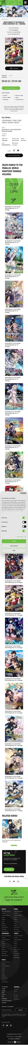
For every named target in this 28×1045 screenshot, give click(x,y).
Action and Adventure (7, 120)
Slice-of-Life (10, 122)
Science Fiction (5, 927)
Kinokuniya (5, 99)
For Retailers (4, 998)
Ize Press (16, 997)
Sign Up (20, 1010)
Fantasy (19, 120)
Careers (3, 994)
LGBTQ (3, 923)
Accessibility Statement (14, 1038)
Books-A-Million (7, 97)
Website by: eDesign (14, 1042)
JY (14, 993)
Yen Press (16, 989)
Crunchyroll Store (20, 99)
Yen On (15, 991)
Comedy (14, 120)
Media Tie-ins (16, 949)
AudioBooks (5, 933)
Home (3, 19)
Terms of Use (9, 1036)
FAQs (3, 996)
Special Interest (5, 931)
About (3, 992)
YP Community (5, 986)
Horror (3, 921)
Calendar (3, 990)
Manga (6, 19)
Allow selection (14, 545)
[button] (14, 845)
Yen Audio (16, 995)
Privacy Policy (17, 1015)
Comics (16, 933)
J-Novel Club (16, 999)
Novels (4, 909)
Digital (4, 960)
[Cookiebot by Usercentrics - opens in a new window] (20, 493)
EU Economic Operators (6, 1000)
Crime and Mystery (5, 915)
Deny (14, 550)
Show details (20, 536)
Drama (3, 917)
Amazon (5, 95)
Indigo (17, 97)
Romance (4, 122)
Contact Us (4, 1002)
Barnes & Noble (19, 95)
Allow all (14, 541)
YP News (3, 988)
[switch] (24, 522)
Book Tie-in (16, 122)
